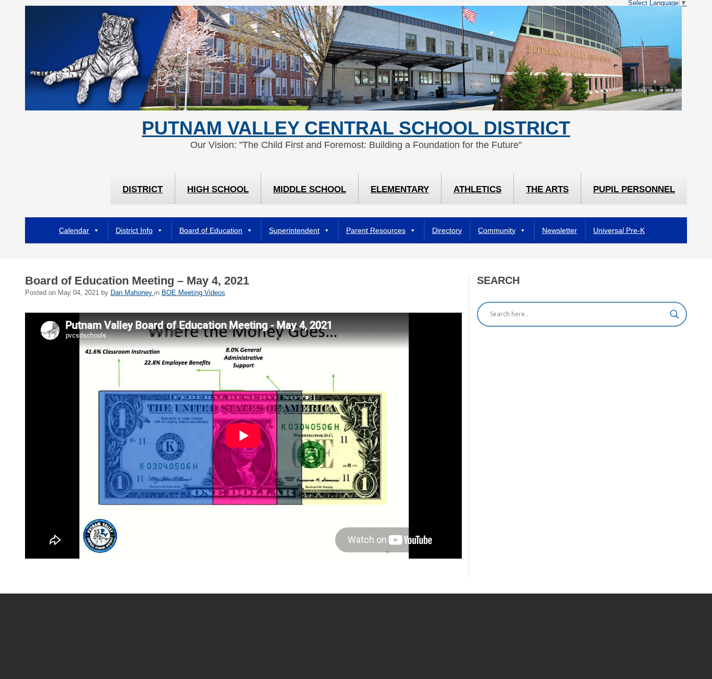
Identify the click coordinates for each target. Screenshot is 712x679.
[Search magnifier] (674, 314)
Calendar (74, 230)
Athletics (477, 189)
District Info (134, 230)
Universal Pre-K (619, 230)
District (142, 189)
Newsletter (559, 230)
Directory (447, 230)
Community (496, 230)
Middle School (309, 189)
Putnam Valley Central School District (356, 128)
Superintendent (294, 230)
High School (218, 189)
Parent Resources (376, 230)
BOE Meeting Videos (193, 293)
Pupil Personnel (634, 189)
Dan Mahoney (132, 293)
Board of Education (210, 230)
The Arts (547, 189)
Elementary (400, 189)
